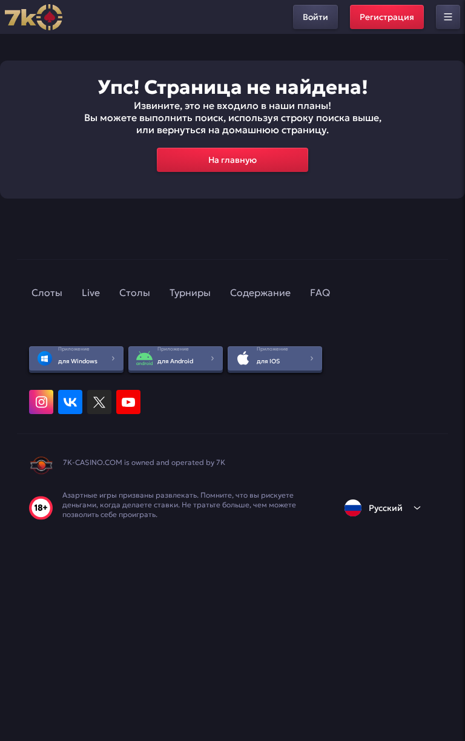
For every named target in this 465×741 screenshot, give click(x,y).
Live (91, 292)
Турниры (190, 292)
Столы (134, 292)
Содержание (260, 292)
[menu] (448, 17)
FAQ (320, 292)
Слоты (46, 292)
